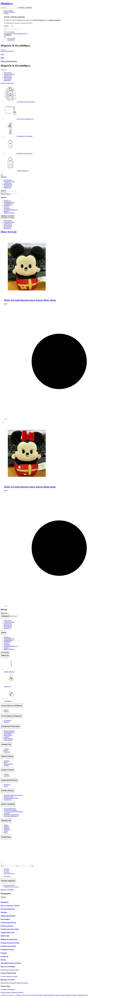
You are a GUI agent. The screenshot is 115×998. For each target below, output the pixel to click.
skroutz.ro (9, 992)
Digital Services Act (82, 995)
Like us (3, 983)
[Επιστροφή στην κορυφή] (1, 899)
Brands (3, 190)
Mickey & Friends (5, 194)
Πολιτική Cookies (60, 995)
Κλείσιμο (3, 897)
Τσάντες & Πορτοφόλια (9, 61)
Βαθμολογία (7, 80)
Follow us (8, 983)
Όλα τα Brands (5, 652)
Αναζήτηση (21, 7)
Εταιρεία (4, 953)
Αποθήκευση (8, 35)
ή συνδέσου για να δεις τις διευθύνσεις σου (15, 33)
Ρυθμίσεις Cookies (71, 995)
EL (5, 37)
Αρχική (2, 54)
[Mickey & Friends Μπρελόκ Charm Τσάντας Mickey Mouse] (59, 266)
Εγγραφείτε (14, 983)
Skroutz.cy (7, 3)
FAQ (33, 995)
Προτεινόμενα (8, 72)
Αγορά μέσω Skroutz (8, 916)
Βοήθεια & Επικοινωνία (9, 939)
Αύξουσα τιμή (8, 75)
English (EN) (10, 40)
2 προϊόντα (11, 215)
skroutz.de (14, 992)
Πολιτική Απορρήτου (49, 995)
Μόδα (2, 58)
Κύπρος (6, 13)
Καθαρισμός (4, 215)
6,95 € (5, 303)
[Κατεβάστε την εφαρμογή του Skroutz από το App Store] (4, 989)
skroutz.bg (20, 992)
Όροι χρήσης (39, 995)
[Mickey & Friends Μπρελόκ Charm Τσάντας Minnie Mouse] (59, 453)
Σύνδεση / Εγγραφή (9, 12)
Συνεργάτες (5, 902)
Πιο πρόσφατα (8, 78)
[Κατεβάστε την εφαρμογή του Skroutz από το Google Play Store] (11, 989)
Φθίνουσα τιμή (8, 77)
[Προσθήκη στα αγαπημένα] (4, 422)
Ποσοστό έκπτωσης (9, 74)
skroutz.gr (3, 992)
